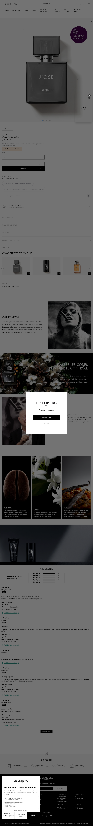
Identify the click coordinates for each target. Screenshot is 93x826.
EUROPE (46, 423)
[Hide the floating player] (89, 95)
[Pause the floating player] (89, 98)
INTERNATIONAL (46, 417)
